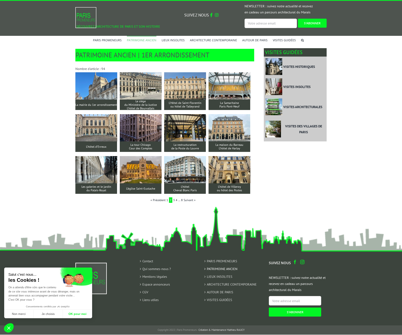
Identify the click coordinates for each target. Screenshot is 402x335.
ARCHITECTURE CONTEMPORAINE (232, 284)
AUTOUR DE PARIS (220, 292)
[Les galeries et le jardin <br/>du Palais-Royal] (96, 159)
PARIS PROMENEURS (222, 261)
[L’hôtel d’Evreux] (96, 117)
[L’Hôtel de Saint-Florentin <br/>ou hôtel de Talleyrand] (185, 75)
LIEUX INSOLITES (219, 276)
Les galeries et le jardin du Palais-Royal (96, 188)
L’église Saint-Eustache (140, 188)
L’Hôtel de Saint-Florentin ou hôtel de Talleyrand (185, 104)
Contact (147, 261)
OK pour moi (77, 314)
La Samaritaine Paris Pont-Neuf (229, 104)
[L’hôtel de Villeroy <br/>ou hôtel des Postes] (229, 159)
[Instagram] (302, 262)
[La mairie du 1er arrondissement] (96, 75)
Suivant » (190, 200)
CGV (145, 292)
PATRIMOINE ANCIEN (222, 268)
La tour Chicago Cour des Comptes (140, 146)
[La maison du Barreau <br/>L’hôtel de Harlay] (229, 117)
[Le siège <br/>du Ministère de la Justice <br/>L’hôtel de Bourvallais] (141, 75)
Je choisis (48, 314)
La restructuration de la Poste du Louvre (185, 146)
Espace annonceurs (156, 284)
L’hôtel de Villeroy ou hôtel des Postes (229, 188)
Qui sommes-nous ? (156, 268)
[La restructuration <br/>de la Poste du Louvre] (185, 117)
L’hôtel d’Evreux (96, 147)
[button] (302, 40)
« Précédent (158, 200)
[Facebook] (295, 262)
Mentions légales (154, 276)
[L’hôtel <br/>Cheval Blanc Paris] (185, 159)
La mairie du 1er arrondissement (96, 105)
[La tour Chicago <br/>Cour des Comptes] (141, 117)
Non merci (19, 314)
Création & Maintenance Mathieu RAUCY (221, 330)
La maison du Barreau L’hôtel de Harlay (229, 146)
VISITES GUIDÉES (219, 299)
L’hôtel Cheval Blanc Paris (185, 188)
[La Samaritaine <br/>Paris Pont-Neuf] (229, 75)
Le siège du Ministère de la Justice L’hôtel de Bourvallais (140, 105)
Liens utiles (150, 299)
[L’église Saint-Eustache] (141, 159)
